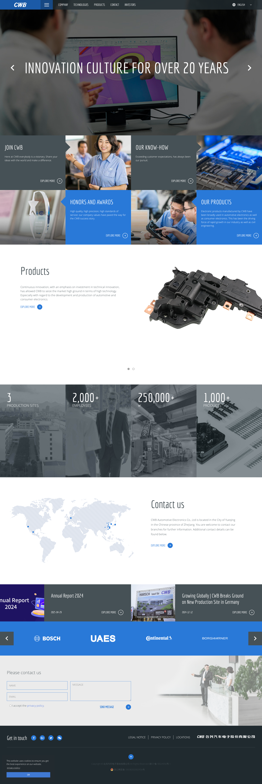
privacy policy (35, 705)
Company (63, 5)
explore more (27, 306)
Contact (114, 5)
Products (99, 5)
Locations (183, 737)
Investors (130, 5)
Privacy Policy (161, 737)
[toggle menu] (46, 5)
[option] (131, 67)
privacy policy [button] (13, 767)
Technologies (81, 5)
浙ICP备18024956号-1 (160, 763)
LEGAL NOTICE (137, 737)
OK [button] (28, 774)
